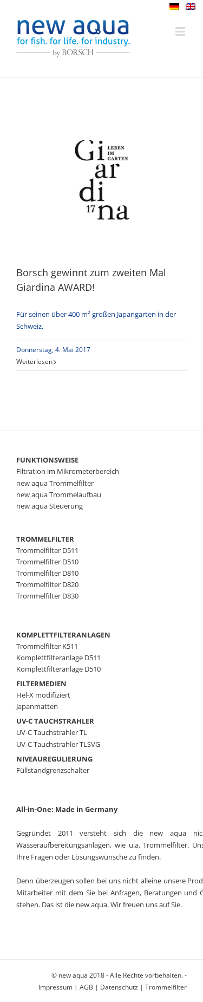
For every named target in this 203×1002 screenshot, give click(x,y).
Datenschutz (119, 987)
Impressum (55, 987)
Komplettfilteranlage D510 (58, 669)
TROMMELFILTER (45, 539)
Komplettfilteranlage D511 (58, 657)
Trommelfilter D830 (47, 596)
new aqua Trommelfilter (55, 483)
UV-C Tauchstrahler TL (51, 732)
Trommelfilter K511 (47, 646)
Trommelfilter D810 (47, 573)
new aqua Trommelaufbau (58, 494)
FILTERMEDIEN (41, 683)
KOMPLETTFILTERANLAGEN (63, 635)
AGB (86, 987)
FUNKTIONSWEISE (47, 460)
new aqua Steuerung (49, 506)
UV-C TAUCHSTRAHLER (55, 721)
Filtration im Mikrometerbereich (67, 471)
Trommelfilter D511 (47, 550)
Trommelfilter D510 (47, 562)
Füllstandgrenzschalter (52, 770)
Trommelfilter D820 (47, 584)
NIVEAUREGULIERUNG (54, 759)
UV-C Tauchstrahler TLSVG (58, 744)
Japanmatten (37, 706)
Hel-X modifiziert (43, 695)
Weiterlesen (34, 361)
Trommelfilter (166, 987)
